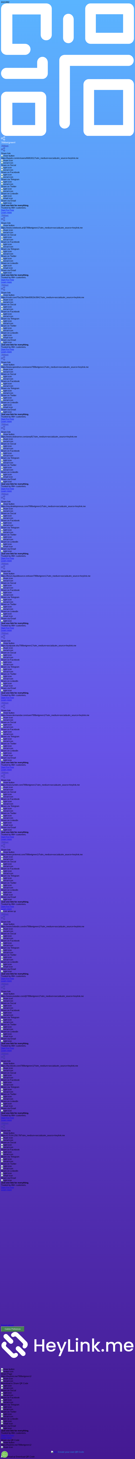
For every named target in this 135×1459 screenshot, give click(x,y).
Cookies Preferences (13, 1329)
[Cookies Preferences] (4, 1454)
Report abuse (7, 1325)
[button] (67, 1261)
